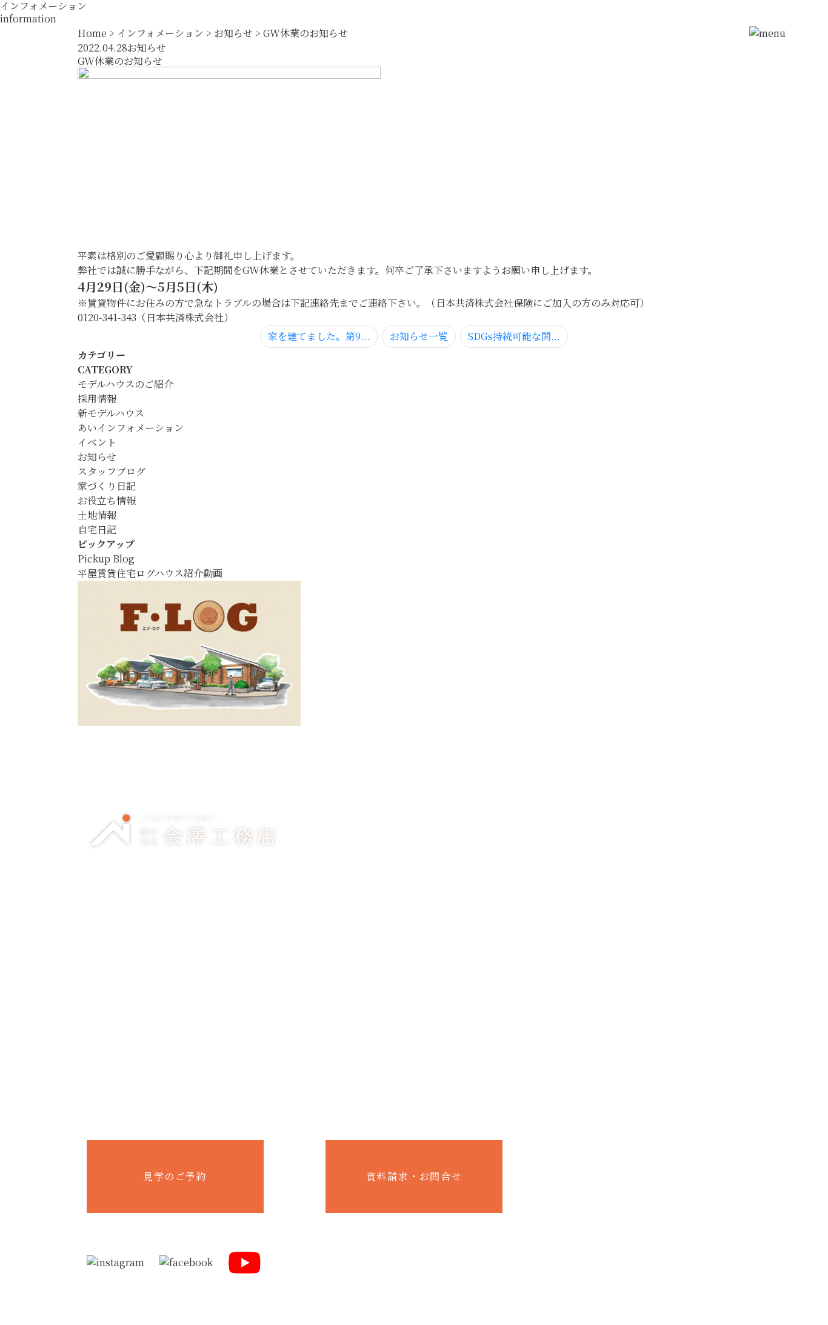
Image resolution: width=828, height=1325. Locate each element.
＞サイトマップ (716, 1312)
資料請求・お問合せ (414, 1176)
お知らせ (97, 457)
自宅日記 (97, 529)
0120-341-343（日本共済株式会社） (155, 317)
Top (414, 765)
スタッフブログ (111, 471)
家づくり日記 (107, 486)
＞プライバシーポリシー (636, 1312)
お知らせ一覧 (419, 336)
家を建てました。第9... (319, 336)
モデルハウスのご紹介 (125, 384)
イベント (97, 442)
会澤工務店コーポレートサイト (653, 1157)
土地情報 (97, 515)
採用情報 (97, 399)
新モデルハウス (111, 413)
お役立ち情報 (107, 500)
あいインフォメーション (131, 428)
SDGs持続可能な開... (514, 336)
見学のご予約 (175, 1176)
